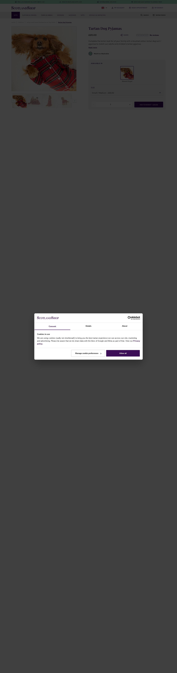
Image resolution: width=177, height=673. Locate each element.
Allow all (123, 353)
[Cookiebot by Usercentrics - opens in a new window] (129, 318)
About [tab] (124, 326)
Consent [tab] (52, 326)
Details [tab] (89, 326)
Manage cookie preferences (86, 353)
